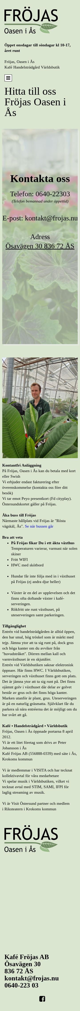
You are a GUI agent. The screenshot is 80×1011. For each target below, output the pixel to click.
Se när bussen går (39, 526)
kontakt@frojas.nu (51, 218)
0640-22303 (53, 194)
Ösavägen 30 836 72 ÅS (40, 246)
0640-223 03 (21, 985)
